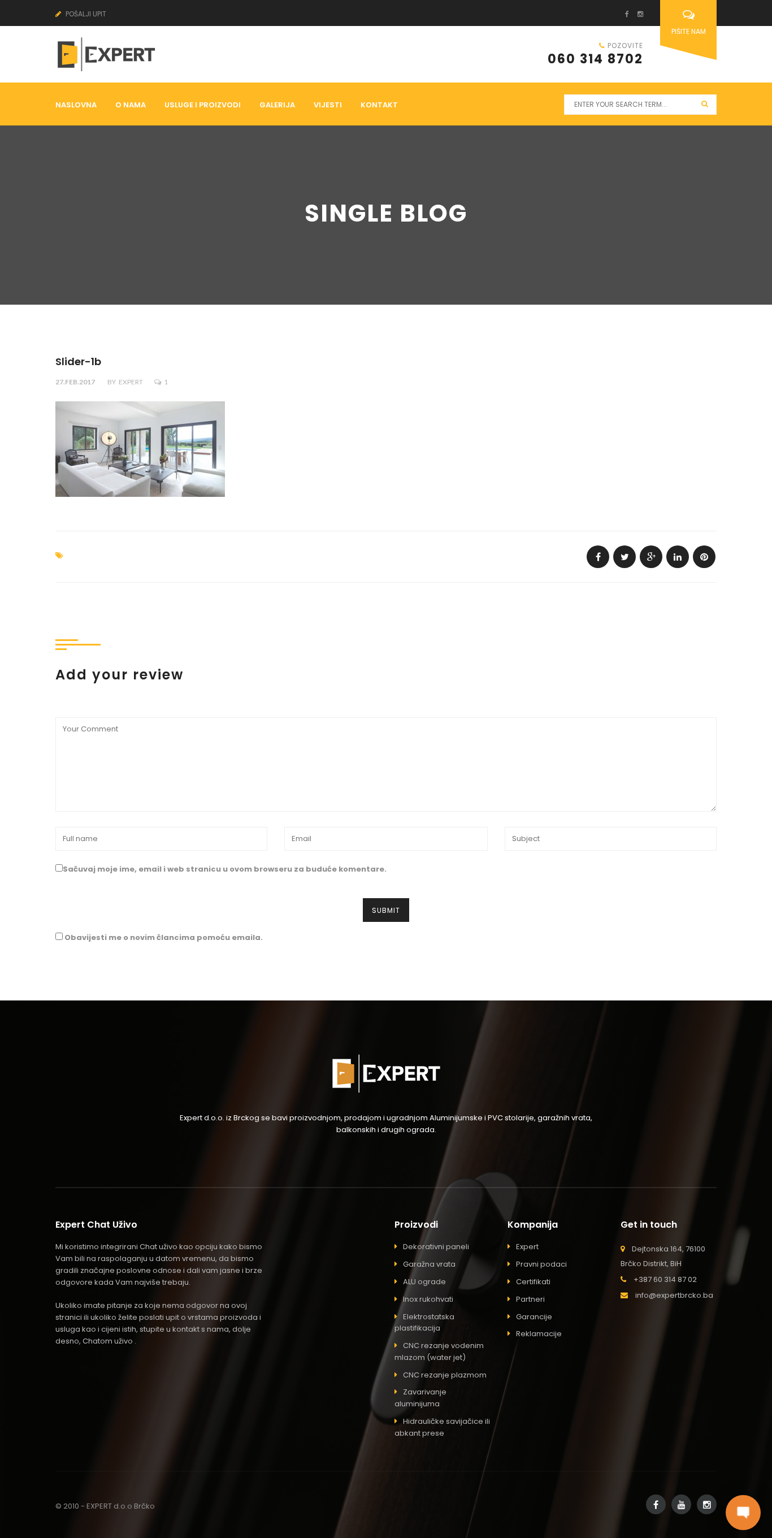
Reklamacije (539, 1333)
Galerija (277, 105)
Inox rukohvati (428, 1299)
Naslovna (76, 105)
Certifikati (533, 1281)
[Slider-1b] (598, 556)
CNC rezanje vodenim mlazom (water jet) (439, 1351)
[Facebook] (623, 14)
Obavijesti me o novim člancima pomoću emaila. (163, 937)
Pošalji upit (85, 14)
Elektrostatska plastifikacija (424, 1322)
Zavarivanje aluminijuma (420, 1398)
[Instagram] (636, 14)
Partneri (530, 1299)
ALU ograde (424, 1281)
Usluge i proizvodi (202, 105)
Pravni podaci (541, 1264)
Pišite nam (688, 31)
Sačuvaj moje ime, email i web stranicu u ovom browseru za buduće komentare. (225, 869)
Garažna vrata (429, 1264)
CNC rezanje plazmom (445, 1375)
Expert (131, 382)
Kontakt (379, 105)
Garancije (534, 1316)
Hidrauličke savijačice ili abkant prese (442, 1427)
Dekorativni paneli (436, 1246)
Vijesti (328, 105)
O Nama (130, 105)
